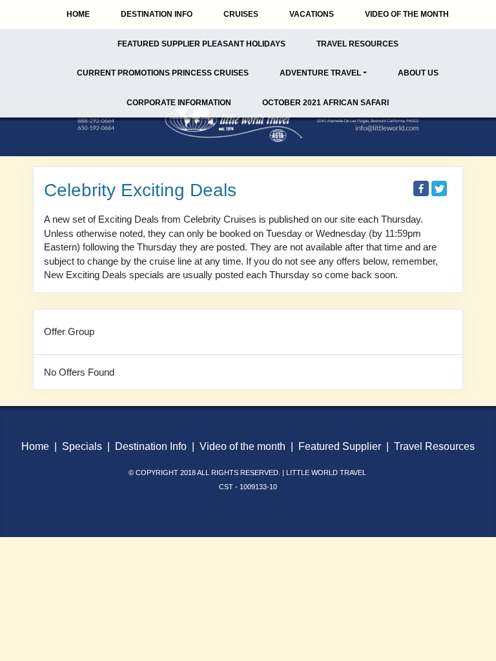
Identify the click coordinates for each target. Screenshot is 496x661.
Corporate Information (179, 102)
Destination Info (156, 14)
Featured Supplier (339, 446)
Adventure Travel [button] (320, 72)
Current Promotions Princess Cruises (163, 72)
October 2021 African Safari (325, 102)
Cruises (240, 14)
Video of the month (242, 446)
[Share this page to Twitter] (439, 188)
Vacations (311, 14)
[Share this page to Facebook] (421, 188)
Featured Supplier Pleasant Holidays (201, 43)
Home (78, 14)
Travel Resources (357, 43)
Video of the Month (407, 14)
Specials (82, 446)
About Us (418, 72)
